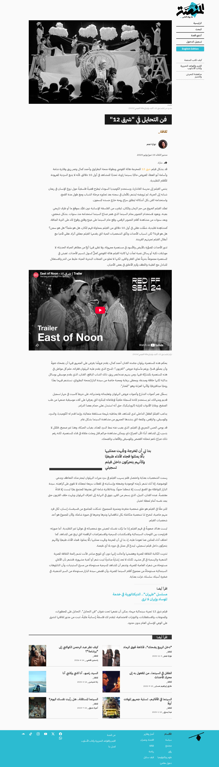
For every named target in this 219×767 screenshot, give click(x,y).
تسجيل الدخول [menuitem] (194, 42)
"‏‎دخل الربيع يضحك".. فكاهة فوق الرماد (153, 647)
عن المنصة (111, 735)
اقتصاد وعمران (147, 740)
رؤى (170, 751)
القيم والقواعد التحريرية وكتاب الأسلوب (191, 67)
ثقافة (163, 131)
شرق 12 (146, 169)
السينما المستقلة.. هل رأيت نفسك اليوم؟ (80, 699)
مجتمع (168, 745)
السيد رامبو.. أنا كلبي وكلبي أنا (85, 673)
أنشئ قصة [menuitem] (196, 35)
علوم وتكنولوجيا (165, 757)
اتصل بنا (112, 746)
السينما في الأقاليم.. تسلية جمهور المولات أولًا (153, 699)
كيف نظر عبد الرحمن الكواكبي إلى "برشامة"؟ (78, 647)
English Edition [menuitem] (190, 49)
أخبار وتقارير (149, 734)
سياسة (168, 740)
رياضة (151, 751)
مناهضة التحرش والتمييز (194, 75)
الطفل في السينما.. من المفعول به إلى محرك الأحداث (149, 673)
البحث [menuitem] (198, 29)
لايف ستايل (149, 757)
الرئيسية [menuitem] (197, 23)
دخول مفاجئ (166, 763)
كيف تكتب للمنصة (193, 60)
